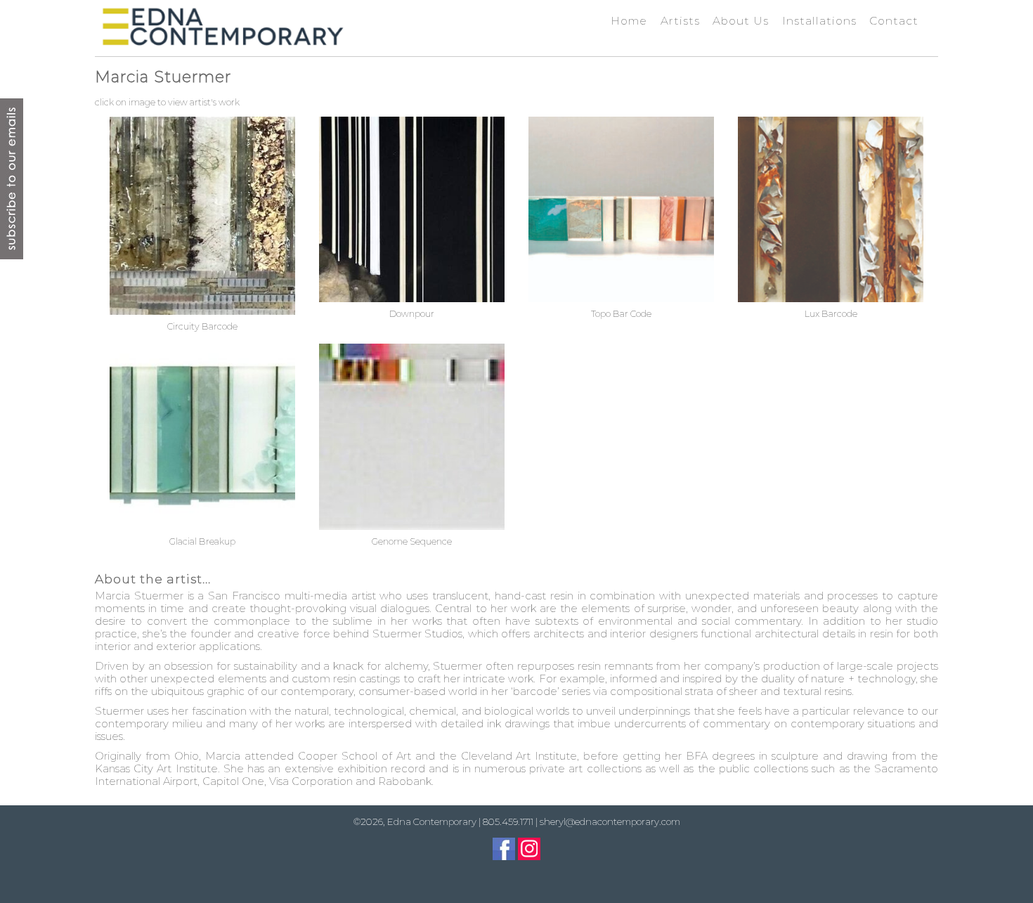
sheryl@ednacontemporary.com (610, 821)
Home (629, 20)
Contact (893, 20)
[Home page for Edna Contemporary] (222, 27)
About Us (741, 20)
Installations (819, 20)
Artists (680, 20)
